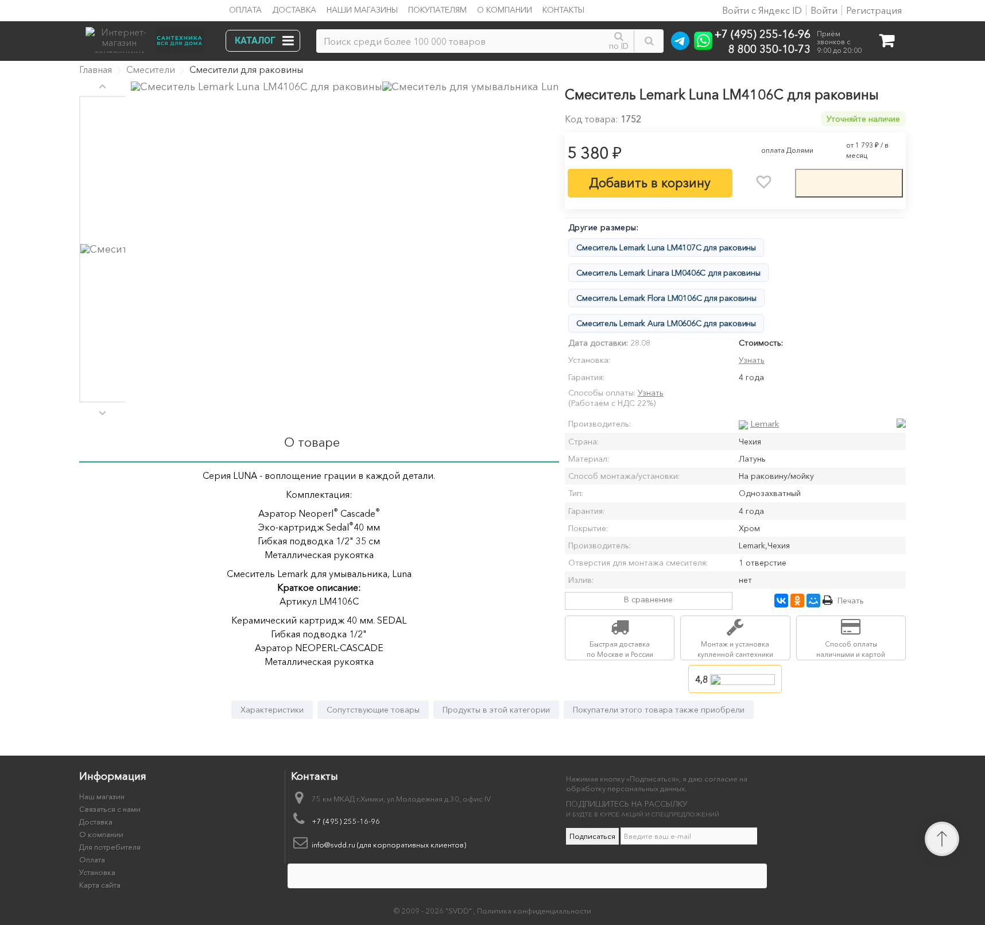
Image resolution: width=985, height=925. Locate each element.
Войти (824, 10)
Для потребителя (110, 847)
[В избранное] (763, 182)
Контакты (563, 10)
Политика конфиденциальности (534, 910)
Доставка (294, 10)
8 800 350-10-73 (769, 48)
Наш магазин (102, 796)
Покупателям (437, 10)
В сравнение (648, 599)
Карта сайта (100, 884)
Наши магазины (362, 10)
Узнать (752, 360)
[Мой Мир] (813, 600)
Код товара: (591, 119)
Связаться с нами (110, 809)
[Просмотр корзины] (886, 43)
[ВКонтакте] (781, 600)
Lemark (764, 423)
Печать (850, 600)
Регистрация (874, 10)
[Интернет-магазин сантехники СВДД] (148, 37)
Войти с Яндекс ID (761, 10)
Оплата (245, 10)
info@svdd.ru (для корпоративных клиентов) (389, 844)
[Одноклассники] (797, 600)
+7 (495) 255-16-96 (763, 34)
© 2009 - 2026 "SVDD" (434, 910)
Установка (97, 872)
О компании (504, 10)
